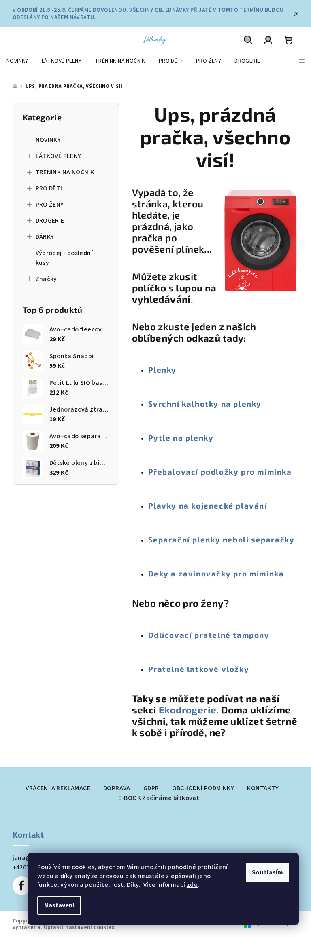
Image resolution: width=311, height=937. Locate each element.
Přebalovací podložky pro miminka (220, 471)
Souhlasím (267, 872)
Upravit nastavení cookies (79, 927)
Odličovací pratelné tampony (209, 634)
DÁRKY (45, 236)
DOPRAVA (116, 788)
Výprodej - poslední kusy (64, 258)
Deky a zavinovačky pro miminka (216, 573)
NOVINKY (48, 139)
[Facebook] (22, 885)
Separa (163, 539)
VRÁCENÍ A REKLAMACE (58, 788)
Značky (46, 278)
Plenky (162, 369)
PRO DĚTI (49, 188)
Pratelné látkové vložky (198, 668)
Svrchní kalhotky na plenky (205, 403)
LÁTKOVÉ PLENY (58, 156)
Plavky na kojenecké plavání (207, 505)
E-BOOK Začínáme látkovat (159, 797)
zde (192, 884)
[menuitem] (17, 61)
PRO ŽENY (50, 204)
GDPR (151, 788)
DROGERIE (50, 220)
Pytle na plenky (181, 437)
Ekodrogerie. (190, 709)
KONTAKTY (263, 788)
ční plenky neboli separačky (235, 539)
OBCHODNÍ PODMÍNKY (203, 788)
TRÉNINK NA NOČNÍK (65, 172)
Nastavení (59, 905)
